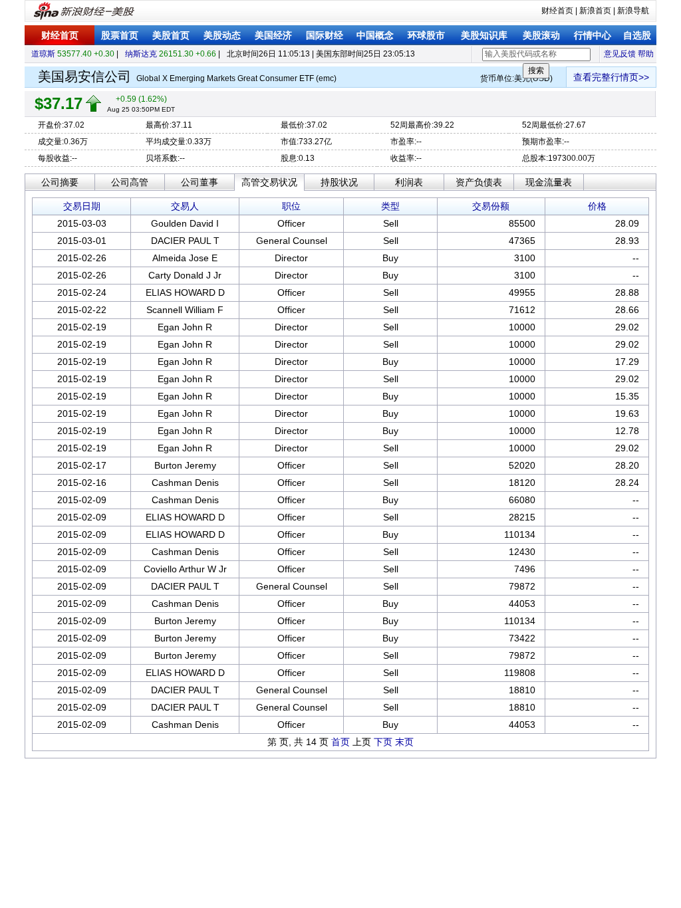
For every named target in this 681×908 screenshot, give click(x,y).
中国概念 (375, 35)
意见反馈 (620, 53)
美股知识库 (484, 35)
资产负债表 (479, 182)
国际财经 (324, 35)
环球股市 (426, 35)
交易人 (185, 206)
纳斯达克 (141, 53)
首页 (340, 742)
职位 (291, 206)
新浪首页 (595, 10)
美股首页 (171, 35)
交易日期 (81, 206)
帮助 (646, 53)
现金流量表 (548, 182)
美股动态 (222, 35)
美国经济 (273, 35)
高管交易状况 (269, 182)
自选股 (637, 35)
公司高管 (129, 182)
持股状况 (339, 182)
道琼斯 (43, 53)
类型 (390, 206)
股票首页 (119, 35)
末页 (404, 742)
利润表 (409, 182)
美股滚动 (541, 35)
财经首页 (557, 10)
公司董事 (199, 182)
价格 (597, 206)
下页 (383, 742)
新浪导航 (633, 10)
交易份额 (490, 206)
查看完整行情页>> (611, 77)
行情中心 (592, 35)
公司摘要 (59, 182)
